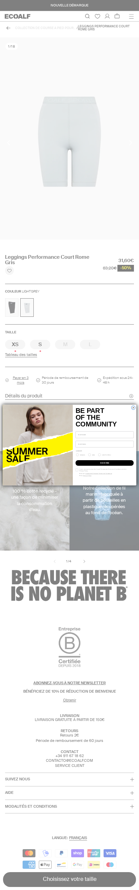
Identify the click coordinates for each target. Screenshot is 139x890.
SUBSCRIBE (104, 463)
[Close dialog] (133, 407)
